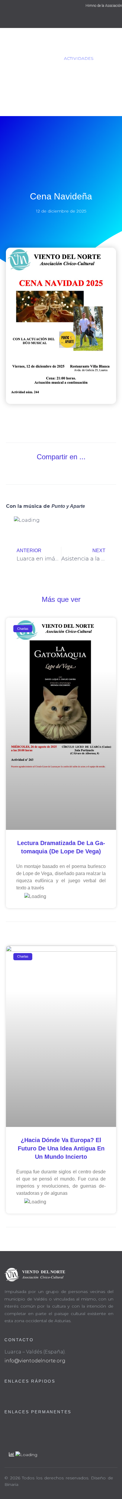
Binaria (11, 1484)
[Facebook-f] (55, 20)
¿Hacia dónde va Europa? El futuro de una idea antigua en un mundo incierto (61, 1148)
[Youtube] (66, 20)
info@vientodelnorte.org (34, 1361)
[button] (32, 471)
